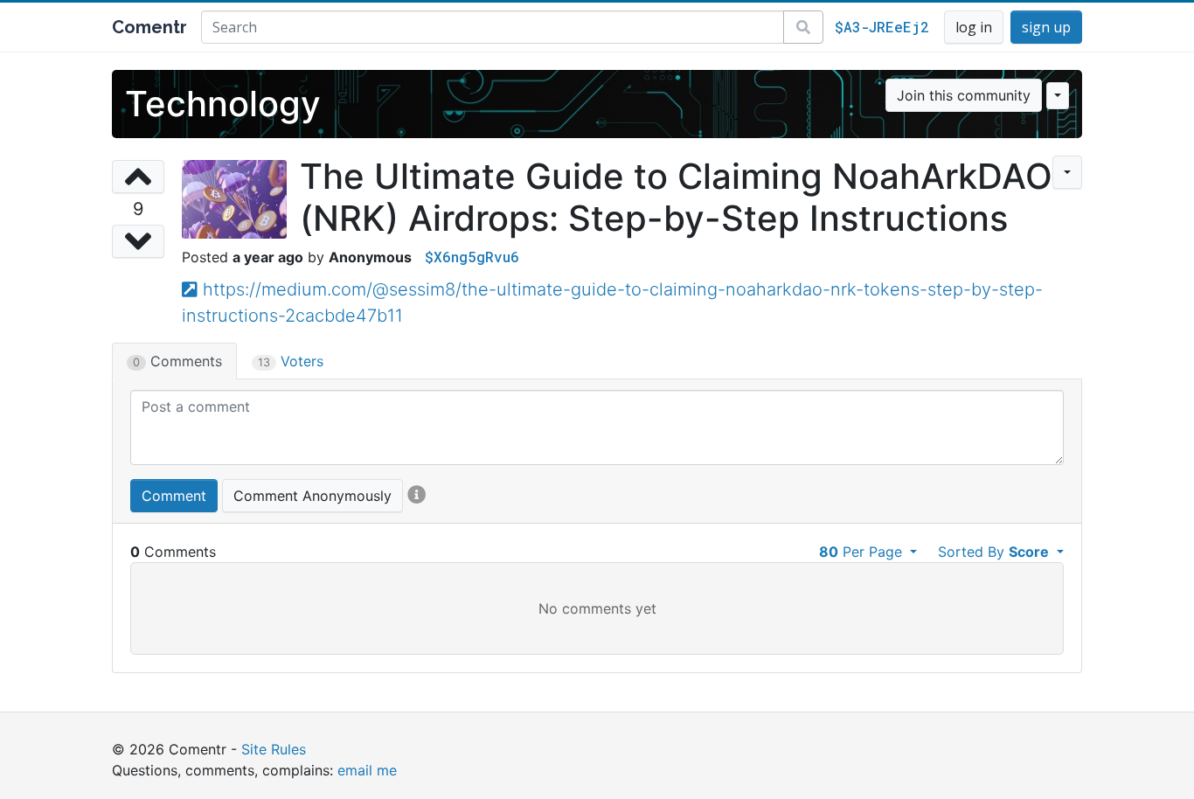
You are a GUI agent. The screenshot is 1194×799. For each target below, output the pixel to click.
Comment (174, 495)
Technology (223, 103)
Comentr (149, 27)
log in (973, 27)
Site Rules (273, 749)
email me (367, 770)
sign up (1046, 27)
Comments (177, 361)
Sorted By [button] (993, 551)
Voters (290, 361)
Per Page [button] (862, 551)
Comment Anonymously (312, 495)
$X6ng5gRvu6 (472, 256)
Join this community (964, 95)
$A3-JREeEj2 (882, 26)
